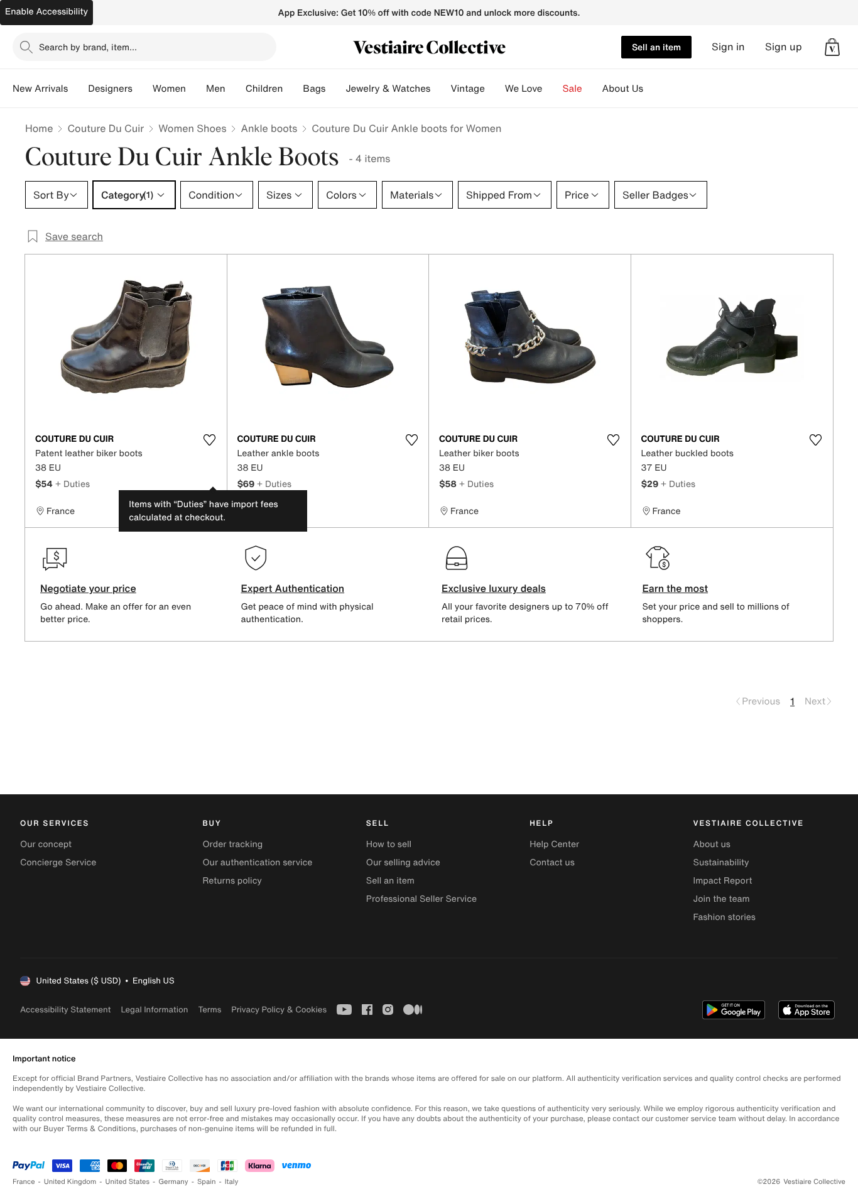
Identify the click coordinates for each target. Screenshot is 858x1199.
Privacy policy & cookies (279, 1010)
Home (39, 128)
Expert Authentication (293, 588)
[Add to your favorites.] (209, 439)
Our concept (46, 844)
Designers (110, 89)
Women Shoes (192, 128)
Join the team (721, 899)
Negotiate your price (88, 588)
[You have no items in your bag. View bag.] (832, 47)
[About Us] (653, 89)
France (24, 1181)
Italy (232, 1181)
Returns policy (231, 880)
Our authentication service (257, 862)
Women (169, 89)
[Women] (196, 89)
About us (711, 844)
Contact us (552, 862)
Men (215, 89)
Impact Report (722, 880)
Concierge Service (58, 862)
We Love (524, 89)
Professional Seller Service (421, 899)
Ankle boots (269, 128)
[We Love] (553, 89)
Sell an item (656, 46)
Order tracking (232, 844)
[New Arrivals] (78, 89)
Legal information (154, 1010)
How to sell (388, 844)
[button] (832, 47)
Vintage (467, 89)
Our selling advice (403, 862)
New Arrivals (40, 89)
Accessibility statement (65, 1010)
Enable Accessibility (46, 11)
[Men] (236, 89)
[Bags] (335, 89)
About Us (622, 89)
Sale (572, 89)
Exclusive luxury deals (494, 588)
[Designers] (143, 89)
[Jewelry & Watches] (440, 89)
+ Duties (72, 483)
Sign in (728, 46)
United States (128, 1181)
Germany (173, 1181)
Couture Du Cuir (105, 128)
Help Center (554, 844)
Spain (206, 1181)
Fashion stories (724, 917)
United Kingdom (70, 1181)
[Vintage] (495, 89)
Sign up (783, 46)
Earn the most (676, 588)
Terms (209, 1010)
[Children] (293, 89)
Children (264, 89)
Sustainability (721, 862)
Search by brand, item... (88, 46)
